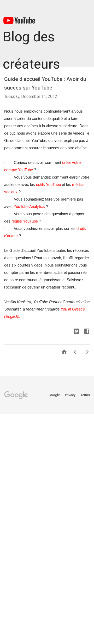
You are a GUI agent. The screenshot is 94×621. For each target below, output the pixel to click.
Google (55, 395)
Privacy (70, 395)
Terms (85, 395)
